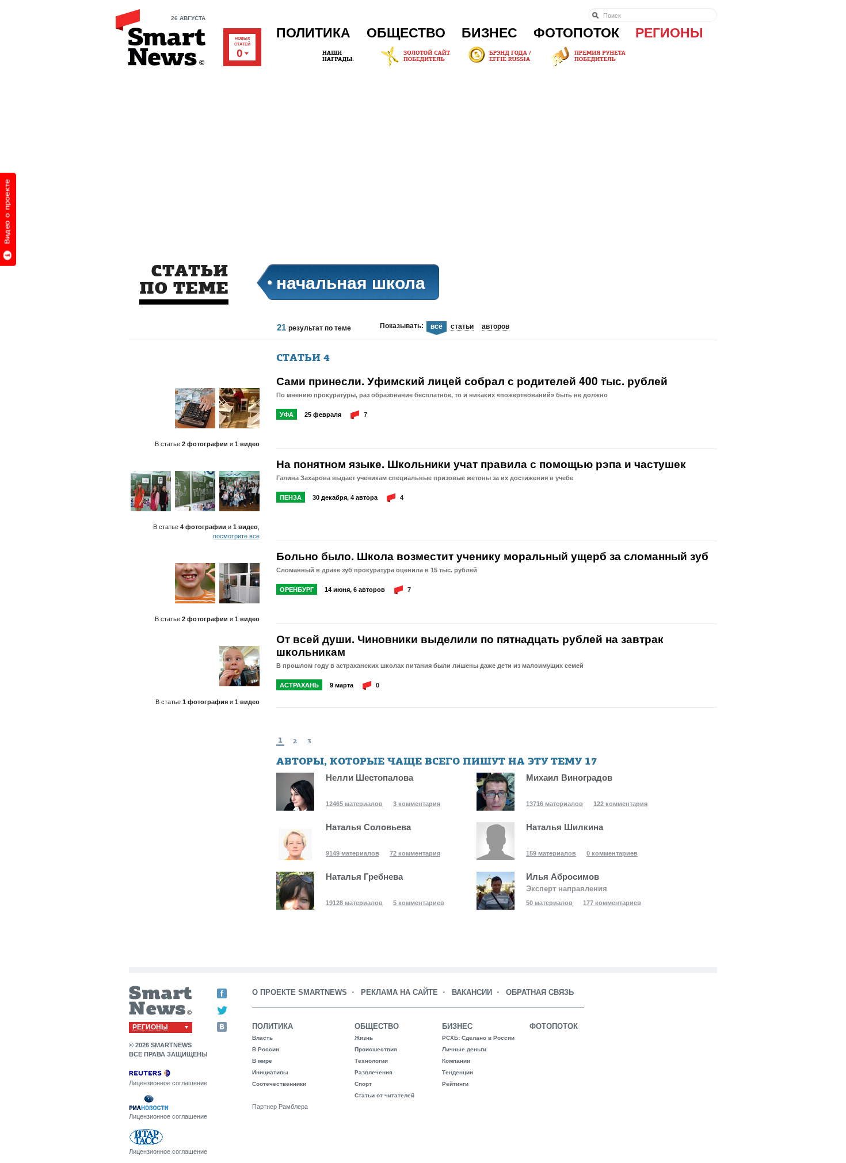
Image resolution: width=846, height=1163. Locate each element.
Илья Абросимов (562, 876)
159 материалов (551, 853)
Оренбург (297, 589)
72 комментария (415, 853)
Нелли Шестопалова (369, 777)
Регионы (669, 32)
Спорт (363, 1084)
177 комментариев (612, 902)
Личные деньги (464, 1049)
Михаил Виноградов (569, 777)
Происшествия (376, 1049)
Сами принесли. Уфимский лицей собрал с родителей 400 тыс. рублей (472, 381)
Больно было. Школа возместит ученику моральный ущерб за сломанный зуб (492, 556)
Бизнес (489, 32)
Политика (313, 32)
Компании (456, 1061)
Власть (262, 1038)
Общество (406, 32)
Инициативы (270, 1072)
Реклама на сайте (399, 992)
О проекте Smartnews (299, 992)
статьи (462, 327)
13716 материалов (554, 803)
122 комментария (620, 803)
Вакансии (472, 992)
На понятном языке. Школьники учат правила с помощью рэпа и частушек (481, 464)
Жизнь (364, 1038)
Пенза (291, 497)
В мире (262, 1061)
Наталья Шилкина (564, 827)
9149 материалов (352, 853)
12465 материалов (354, 803)
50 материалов (549, 902)
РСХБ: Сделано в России (478, 1038)
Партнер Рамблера (280, 1106)
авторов (495, 327)
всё (436, 327)
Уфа (287, 414)
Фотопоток (576, 32)
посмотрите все (236, 536)
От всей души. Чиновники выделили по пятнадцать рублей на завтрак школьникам (470, 645)
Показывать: (402, 326)
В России (265, 1049)
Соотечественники (279, 1084)
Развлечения (373, 1072)
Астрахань (299, 685)
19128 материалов (354, 902)
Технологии (371, 1061)
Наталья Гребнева (364, 876)
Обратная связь (540, 992)
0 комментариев (612, 853)
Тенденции (457, 1072)
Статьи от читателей (384, 1095)
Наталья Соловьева (368, 827)
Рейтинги (455, 1084)
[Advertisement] (423, 154)
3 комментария (416, 803)
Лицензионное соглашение (168, 1083)
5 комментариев (418, 902)
